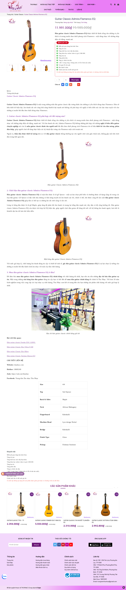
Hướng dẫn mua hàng (43, 560)
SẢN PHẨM (91, 4)
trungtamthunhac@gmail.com (107, 581)
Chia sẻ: (57, 84)
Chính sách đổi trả (70, 565)
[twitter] (55, 544)
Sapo (39, 588)
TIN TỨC (71, 9)
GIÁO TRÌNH (79, 4)
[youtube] (71, 544)
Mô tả (9, 91)
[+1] (78, 84)
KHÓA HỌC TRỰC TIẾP (47, 4)
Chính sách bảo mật (70, 560)
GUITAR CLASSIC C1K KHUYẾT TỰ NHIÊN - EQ (76, 521)
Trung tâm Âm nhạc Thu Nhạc (27, 378)
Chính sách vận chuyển (71, 562)
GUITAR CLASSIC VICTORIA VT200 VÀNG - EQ (105, 521)
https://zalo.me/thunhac (20, 374)
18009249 (103, 579)
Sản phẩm (10, 565)
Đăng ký (36, 545)
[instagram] (67, 544)
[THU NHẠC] (15, 6)
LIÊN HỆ (79, 9)
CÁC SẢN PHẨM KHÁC (63, 486)
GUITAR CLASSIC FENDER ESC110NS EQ (48, 520)
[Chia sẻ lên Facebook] (62, 84)
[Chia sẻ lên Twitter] (66, 84)
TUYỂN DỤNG (59, 9)
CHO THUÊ (47, 9)
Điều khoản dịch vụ (42, 567)
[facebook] (59, 544)
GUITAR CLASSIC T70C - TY (15, 520)
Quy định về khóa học (71, 570)
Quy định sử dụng (70, 567)
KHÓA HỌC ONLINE (64, 4)
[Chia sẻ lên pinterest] (70, 84)
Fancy (74, 84)
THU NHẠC (33, 4)
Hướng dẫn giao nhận (42, 565)
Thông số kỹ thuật (12, 93)
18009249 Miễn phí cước (14, 474)
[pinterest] (63, 544)
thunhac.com (19, 365)
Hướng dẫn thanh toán (43, 562)
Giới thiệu (10, 562)
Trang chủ (10, 560)
